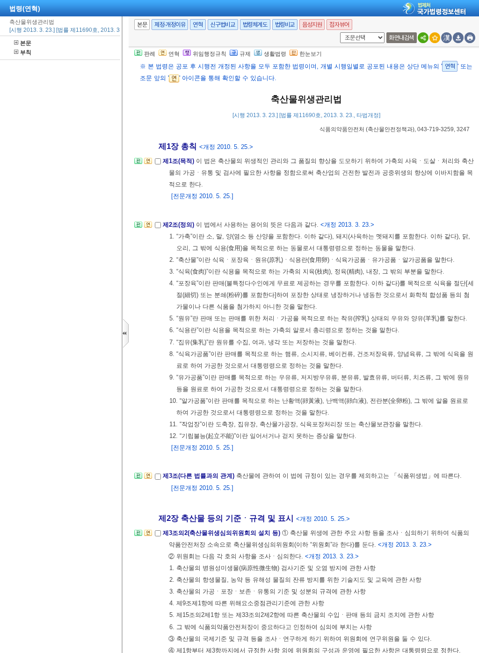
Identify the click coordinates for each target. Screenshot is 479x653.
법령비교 (285, 24)
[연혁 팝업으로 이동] (148, 163)
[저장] (458, 37)
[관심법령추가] (434, 37)
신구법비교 (222, 24)
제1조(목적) (179, 160)
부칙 (25, 52)
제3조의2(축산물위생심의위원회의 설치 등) (222, 532)
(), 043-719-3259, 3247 (394, 129)
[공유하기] (423, 37)
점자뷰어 (339, 24)
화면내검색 (401, 37)
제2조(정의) (179, 224)
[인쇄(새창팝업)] (469, 37)
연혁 (198, 24)
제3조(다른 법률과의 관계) (199, 475)
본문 (25, 43)
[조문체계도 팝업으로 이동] (138, 163)
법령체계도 (255, 24)
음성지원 (312, 24)
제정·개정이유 (169, 24)
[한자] (446, 37)
